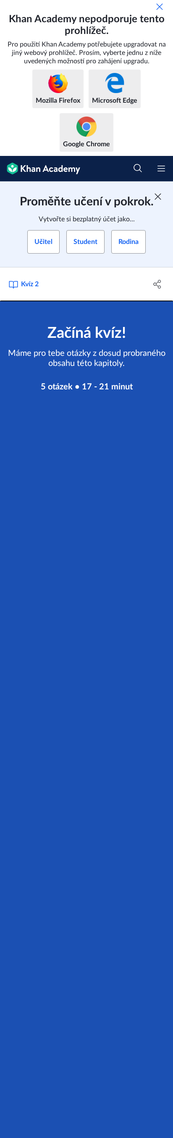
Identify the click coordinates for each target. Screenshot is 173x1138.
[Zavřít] (159, 6)
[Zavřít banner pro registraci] (157, 196)
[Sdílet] (157, 284)
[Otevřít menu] (161, 168)
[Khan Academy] (40, 168)
